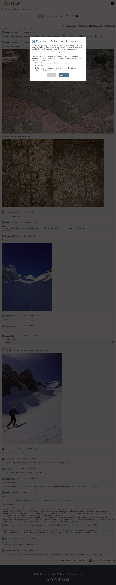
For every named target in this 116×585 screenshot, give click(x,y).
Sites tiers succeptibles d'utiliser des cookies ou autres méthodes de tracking (56, 69)
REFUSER (51, 75)
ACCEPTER (63, 75)
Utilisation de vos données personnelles (52, 63)
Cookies (40, 65)
